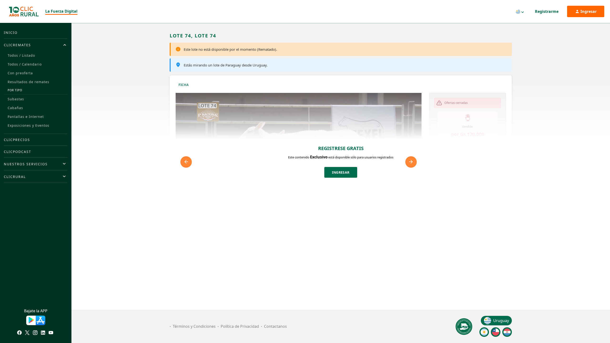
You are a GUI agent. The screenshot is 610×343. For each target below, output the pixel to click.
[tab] (35, 45)
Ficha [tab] (183, 84)
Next (411, 162)
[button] (467, 158)
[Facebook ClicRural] (19, 333)
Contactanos (275, 326)
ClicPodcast (17, 151)
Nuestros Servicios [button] (26, 164)
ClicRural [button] (15, 176)
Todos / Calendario (25, 64)
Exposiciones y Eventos (28, 125)
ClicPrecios (17, 139)
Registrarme (547, 11)
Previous (186, 162)
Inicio (11, 32)
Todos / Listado (21, 55)
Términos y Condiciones (194, 326)
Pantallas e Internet (26, 116)
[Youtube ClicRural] (51, 333)
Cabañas (15, 108)
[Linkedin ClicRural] (43, 333)
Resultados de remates (28, 82)
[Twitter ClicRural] (27, 333)
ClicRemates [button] (17, 45)
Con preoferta (20, 73)
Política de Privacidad (240, 326)
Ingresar (341, 172)
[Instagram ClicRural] (35, 333)
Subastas (16, 99)
